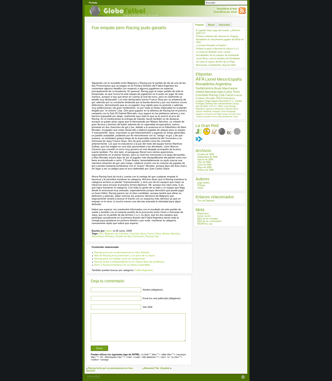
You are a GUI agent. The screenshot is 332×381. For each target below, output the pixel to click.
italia (220, 91)
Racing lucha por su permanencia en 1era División (121, 252)
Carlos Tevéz (232, 91)
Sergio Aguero (212, 101)
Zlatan (108, 230)
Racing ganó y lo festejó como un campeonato (119, 258)
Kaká (220, 117)
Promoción (138, 236)
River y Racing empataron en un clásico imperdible (122, 264)
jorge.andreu (203, 182)
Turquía (199, 117)
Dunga (236, 103)
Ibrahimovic (227, 117)
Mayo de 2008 (204, 167)
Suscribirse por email (225, 12)
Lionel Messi (216, 79)
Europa (238, 101)
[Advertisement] (166, 19)
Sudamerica (205, 88)
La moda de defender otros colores (213, 52)
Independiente (225, 103)
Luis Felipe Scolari (220, 114)
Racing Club (152, 236)
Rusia (235, 117)
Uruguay (216, 111)
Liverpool (208, 114)
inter (215, 103)
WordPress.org (204, 223)
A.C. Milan (218, 106)
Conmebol (202, 95)
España (235, 79)
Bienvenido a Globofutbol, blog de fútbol (216, 65)
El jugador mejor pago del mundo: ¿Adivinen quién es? (218, 31)
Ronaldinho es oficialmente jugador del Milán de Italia (220, 40)
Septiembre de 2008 (207, 157)
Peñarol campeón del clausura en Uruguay (217, 36)
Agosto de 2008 (205, 159)
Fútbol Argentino (144, 270)
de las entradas (207, 218)
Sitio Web (147, 307)
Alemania (210, 91)
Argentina (223, 84)
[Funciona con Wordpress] (243, 379)
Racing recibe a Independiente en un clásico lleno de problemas (129, 261)
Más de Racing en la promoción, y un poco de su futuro (124, 255)
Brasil (218, 88)
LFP (211, 106)
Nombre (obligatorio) (153, 289)
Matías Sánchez (171, 233)
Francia (238, 95)
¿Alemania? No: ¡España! (155, 368)
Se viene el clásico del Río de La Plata (215, 61)
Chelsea (209, 103)
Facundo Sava (137, 233)
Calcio (229, 95)
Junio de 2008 (204, 164)
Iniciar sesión (204, 216)
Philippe (201, 185)
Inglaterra (200, 114)
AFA (101, 233)
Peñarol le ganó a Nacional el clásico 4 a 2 (217, 48)
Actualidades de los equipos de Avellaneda (217, 55)
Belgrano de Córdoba (116, 233)
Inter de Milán (202, 106)
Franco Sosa (154, 233)
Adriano (229, 109)
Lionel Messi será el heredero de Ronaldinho (218, 58)
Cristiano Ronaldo (205, 98)
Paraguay (231, 111)
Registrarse (203, 213)
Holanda (207, 111)
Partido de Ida (123, 236)
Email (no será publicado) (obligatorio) (161, 298)
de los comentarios (209, 221)
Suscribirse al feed (227, 8)
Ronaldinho (205, 84)
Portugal (200, 103)
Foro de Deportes (206, 200)
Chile (223, 111)
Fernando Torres (210, 117)
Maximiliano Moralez (103, 236)
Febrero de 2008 (205, 170)
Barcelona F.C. (226, 101)
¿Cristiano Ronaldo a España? (211, 45)
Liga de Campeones (215, 109)
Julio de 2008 (204, 162)
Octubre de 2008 (205, 154)
